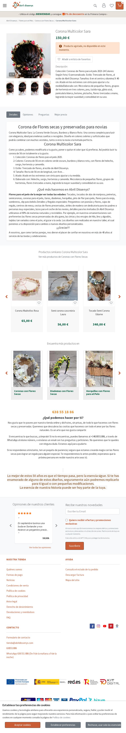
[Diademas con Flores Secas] (63, 369)
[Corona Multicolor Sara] (28, 63)
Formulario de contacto (18, 637)
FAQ (8, 617)
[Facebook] (92, 626)
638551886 (11, 648)
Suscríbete (74, 545)
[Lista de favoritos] (112, 6)
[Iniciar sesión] (104, 6)
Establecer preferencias (63, 724)
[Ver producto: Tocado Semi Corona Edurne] (99, 285)
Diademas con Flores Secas (61, 393)
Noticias (10, 580)
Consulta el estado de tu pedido (81, 569)
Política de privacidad (17, 596)
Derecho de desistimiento (19, 606)
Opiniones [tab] (28, 114)
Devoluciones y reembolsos (20, 612)
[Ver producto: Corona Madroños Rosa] (26, 285)
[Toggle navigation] (5, 6)
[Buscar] (95, 6)
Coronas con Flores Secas (25, 393)
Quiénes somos (14, 569)
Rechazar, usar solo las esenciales (104, 724)
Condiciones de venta (17, 585)
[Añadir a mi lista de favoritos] (39, 302)
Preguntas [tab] (43, 114)
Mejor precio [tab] (60, 114)
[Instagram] (98, 626)
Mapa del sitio (72, 580)
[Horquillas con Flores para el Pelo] (99, 369)
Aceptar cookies (22, 724)
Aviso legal (11, 601)
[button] (10, 88)
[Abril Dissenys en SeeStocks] (117, 626)
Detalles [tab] (13, 114)
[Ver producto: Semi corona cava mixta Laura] (63, 285)
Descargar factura (74, 574)
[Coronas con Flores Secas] (26, 369)
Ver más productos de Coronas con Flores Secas (63, 256)
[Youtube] (104, 626)
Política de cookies (15, 590)
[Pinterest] (110, 626)
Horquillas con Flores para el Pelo (98, 393)
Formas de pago (14, 574)
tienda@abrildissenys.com (19, 642)
